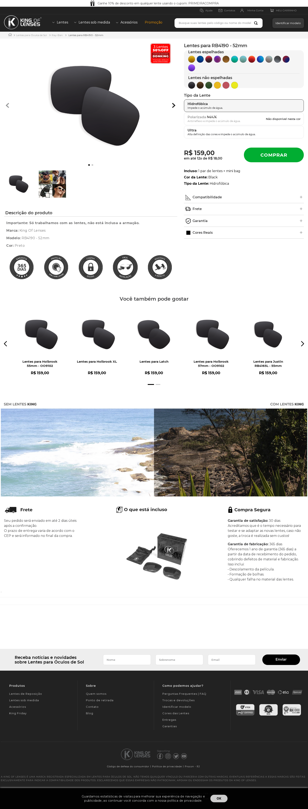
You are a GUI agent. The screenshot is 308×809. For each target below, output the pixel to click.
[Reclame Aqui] (292, 715)
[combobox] (219, 23)
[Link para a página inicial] (10, 35)
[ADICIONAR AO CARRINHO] (274, 155)
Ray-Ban (57, 35)
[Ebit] (268, 715)
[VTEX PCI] (245, 715)
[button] (287, 23)
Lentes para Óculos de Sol (31, 35)
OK (219, 798)
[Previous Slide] (5, 344)
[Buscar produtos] (256, 23)
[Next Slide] (302, 344)
